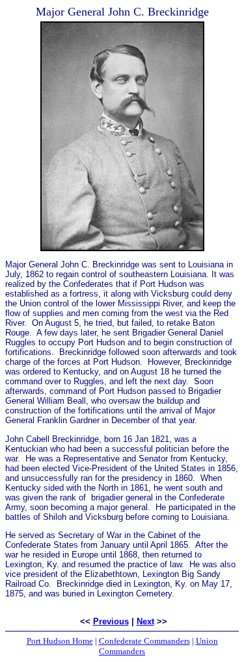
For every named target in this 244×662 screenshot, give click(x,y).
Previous (111, 621)
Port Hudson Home (60, 641)
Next (145, 621)
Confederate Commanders (144, 641)
